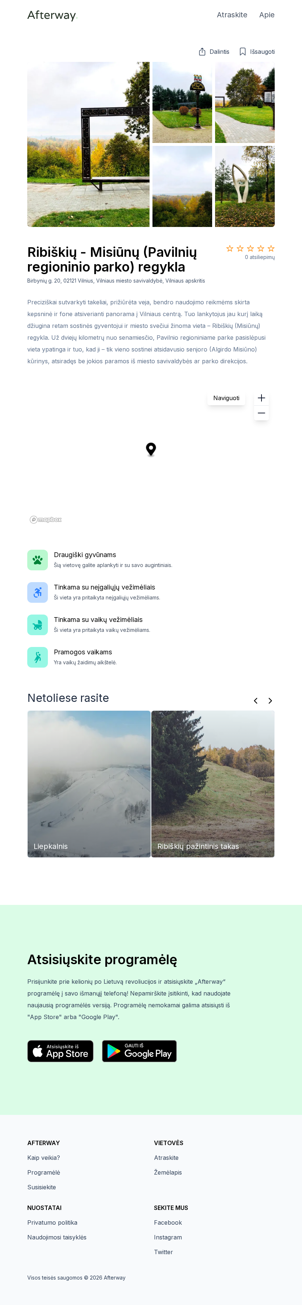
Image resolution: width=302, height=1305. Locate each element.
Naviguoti (226, 398)
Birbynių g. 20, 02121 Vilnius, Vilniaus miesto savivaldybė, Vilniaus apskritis (116, 280)
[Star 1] (229, 248)
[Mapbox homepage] (45, 519)
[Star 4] (260, 248)
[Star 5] (271, 248)
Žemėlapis (168, 1172)
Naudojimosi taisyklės (57, 1237)
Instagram (168, 1237)
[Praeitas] (255, 700)
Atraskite (166, 1157)
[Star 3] (250, 248)
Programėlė (43, 1172)
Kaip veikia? (43, 1157)
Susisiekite (41, 1187)
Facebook (168, 1222)
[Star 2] (240, 248)
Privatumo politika (52, 1222)
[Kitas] (270, 700)
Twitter (163, 1252)
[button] (213, 51)
